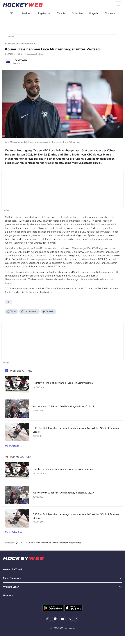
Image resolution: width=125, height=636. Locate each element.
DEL (11, 13)
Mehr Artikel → (13, 446)
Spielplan (77, 13)
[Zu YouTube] (62, 619)
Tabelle (61, 13)
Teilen (13, 311)
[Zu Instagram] (48, 619)
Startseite (9, 542)
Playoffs (93, 13)
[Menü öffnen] (118, 4)
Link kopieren (31, 311)
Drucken (50, 311)
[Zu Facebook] (55, 619)
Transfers (110, 13)
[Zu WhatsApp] (77, 619)
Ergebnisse (44, 13)
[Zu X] (70, 619)
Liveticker (26, 13)
